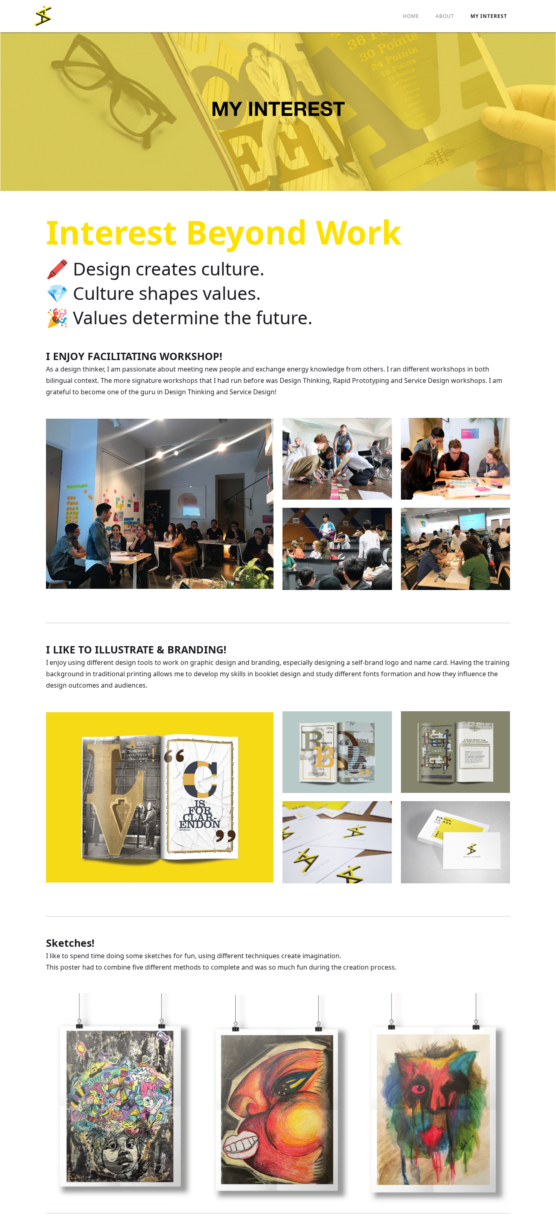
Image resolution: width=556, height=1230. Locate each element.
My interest (489, 16)
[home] (43, 16)
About (445, 16)
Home (411, 16)
